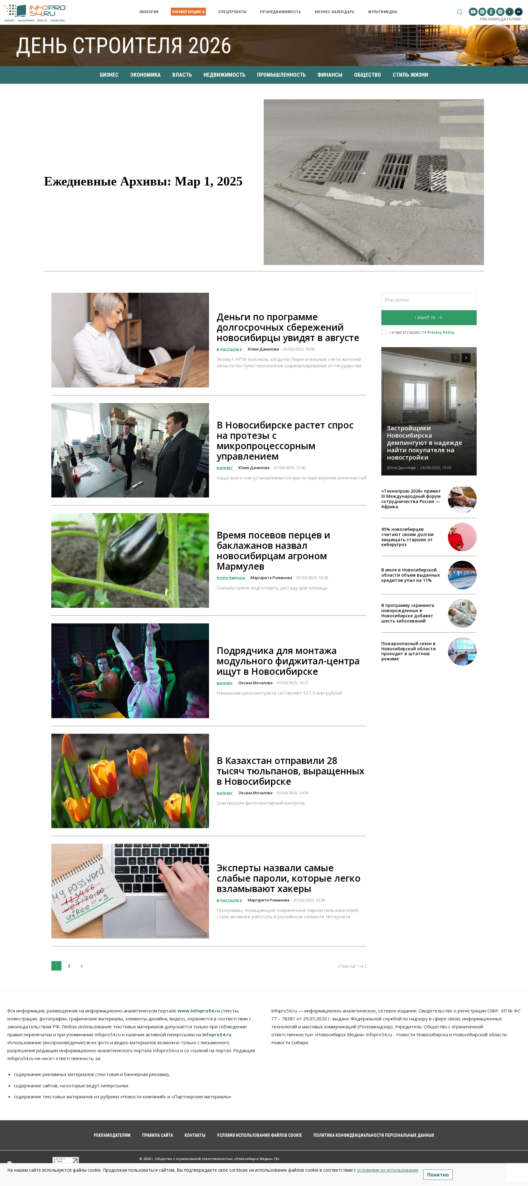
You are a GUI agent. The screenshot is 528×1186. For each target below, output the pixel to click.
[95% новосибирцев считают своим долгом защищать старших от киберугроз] (462, 537)
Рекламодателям (500, 19)
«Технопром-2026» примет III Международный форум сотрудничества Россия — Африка (411, 498)
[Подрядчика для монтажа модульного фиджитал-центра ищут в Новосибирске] (130, 670)
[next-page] (81, 966)
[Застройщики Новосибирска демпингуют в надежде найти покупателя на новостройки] (429, 411)
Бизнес (225, 468)
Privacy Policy (440, 332)
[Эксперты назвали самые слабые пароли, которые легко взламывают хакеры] (130, 891)
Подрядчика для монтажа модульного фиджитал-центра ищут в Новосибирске (288, 660)
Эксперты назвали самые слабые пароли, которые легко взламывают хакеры (289, 878)
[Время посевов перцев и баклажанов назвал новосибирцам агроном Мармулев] (130, 560)
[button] (460, 12)
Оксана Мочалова (255, 682)
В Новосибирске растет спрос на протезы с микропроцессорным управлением (285, 440)
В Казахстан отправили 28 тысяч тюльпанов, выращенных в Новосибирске (291, 771)
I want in (425, 317)
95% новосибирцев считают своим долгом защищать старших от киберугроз (407, 536)
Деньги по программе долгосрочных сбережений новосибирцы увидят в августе (288, 327)
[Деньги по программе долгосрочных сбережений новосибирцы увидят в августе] (130, 340)
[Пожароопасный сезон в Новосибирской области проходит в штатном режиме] (462, 651)
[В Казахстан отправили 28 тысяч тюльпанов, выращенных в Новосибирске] (130, 781)
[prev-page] (455, 357)
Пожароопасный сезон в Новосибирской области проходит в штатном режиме (408, 651)
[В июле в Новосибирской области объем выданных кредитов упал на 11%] (462, 575)
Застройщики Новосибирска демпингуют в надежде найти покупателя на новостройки (424, 442)
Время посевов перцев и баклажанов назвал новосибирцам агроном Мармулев (273, 550)
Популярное (231, 578)
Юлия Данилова (263, 349)
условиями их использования (387, 1170)
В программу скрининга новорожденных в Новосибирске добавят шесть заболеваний (407, 612)
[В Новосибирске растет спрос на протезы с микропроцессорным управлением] (130, 450)
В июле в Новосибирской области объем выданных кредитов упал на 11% (410, 575)
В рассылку (229, 349)
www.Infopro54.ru (199, 1011)
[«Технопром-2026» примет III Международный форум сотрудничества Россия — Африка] (462, 499)
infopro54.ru (216, 1034)
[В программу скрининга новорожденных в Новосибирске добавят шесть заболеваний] (462, 613)
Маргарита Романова (271, 577)
